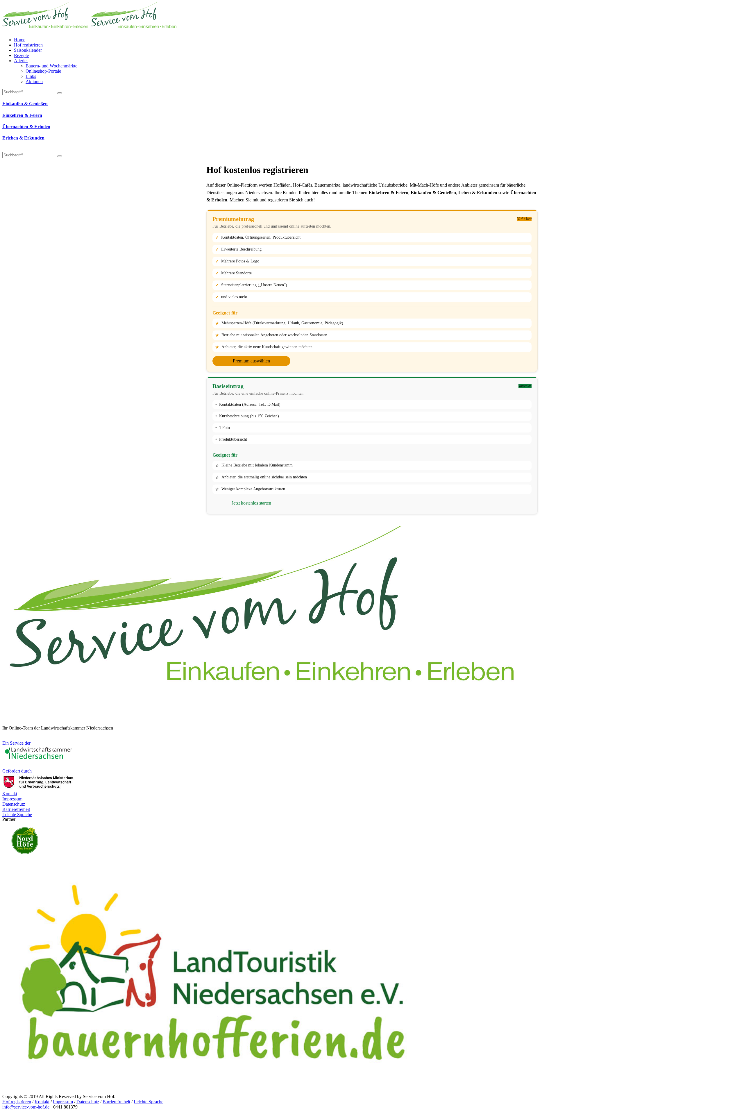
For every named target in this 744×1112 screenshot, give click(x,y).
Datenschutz (87, 1101)
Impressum (63, 1101)
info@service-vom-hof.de (25, 1106)
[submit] (59, 156)
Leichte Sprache (148, 1101)
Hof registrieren (16, 1101)
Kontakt (42, 1101)
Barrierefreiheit (116, 1101)
